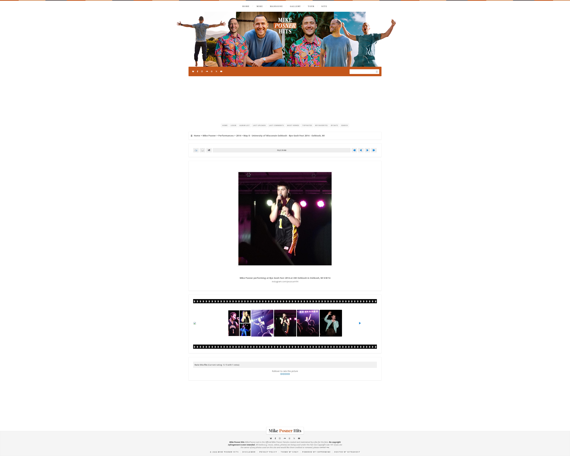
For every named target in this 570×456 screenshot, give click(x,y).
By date (334, 125)
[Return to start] (354, 150)
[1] (281, 374)
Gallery (295, 6)
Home (245, 6)
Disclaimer (249, 452)
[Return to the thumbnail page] (196, 150)
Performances (226, 135)
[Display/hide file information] (202, 150)
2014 (238, 135)
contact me (324, 447)
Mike (259, 6)
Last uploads (259, 125)
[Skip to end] (374, 150)
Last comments (276, 125)
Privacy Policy (268, 452)
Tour (311, 6)
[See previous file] (360, 150)
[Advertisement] (285, 99)
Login (233, 125)
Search (344, 125)
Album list (244, 125)
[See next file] (367, 150)
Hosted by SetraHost (347, 452)
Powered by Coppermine (316, 452)
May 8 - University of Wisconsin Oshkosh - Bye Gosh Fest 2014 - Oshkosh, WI (284, 135)
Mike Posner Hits (228, 452)
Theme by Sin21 (290, 452)
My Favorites (321, 125)
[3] (285, 374)
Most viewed (293, 125)
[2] (283, 374)
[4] (287, 374)
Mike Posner (209, 135)
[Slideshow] (209, 150)
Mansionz (276, 6)
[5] (289, 374)
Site (324, 6)
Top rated (307, 125)
